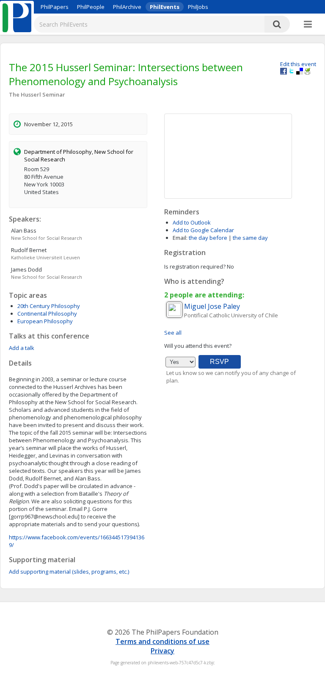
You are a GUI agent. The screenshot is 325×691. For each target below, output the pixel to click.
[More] (308, 25)
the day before (208, 237)
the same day (250, 237)
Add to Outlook (192, 222)
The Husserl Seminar (37, 94)
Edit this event (298, 64)
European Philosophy (45, 321)
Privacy (162, 650)
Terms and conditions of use (162, 641)
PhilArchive (127, 7)
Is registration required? (195, 266)
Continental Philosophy (47, 313)
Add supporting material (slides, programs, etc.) (69, 571)
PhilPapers (55, 7)
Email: (180, 237)
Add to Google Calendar (203, 230)
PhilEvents (164, 7)
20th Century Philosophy (48, 306)
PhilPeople (91, 7)
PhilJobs (198, 7)
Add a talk (21, 348)
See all (173, 332)
